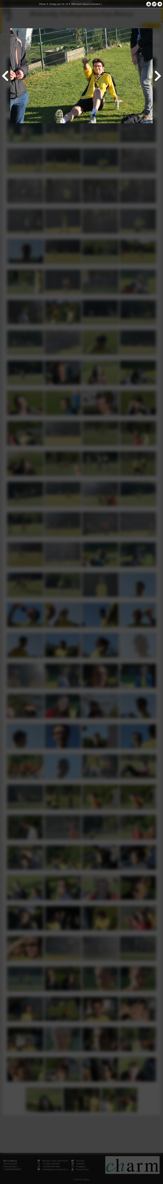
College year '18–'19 (58, 4)
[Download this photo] (148, 4)
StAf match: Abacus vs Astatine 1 (86, 4)
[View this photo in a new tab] (154, 4)
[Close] (159, 4)
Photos (42, 4)
